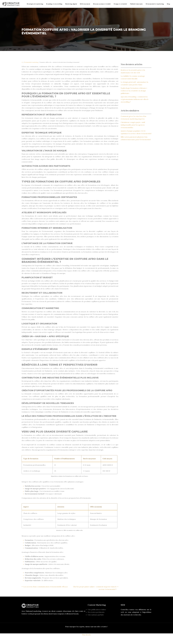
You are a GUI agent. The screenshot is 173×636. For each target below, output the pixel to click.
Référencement (85, 4)
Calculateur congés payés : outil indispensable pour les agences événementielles (133, 124)
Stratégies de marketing (35, 4)
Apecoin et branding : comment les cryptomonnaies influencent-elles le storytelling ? (134, 99)
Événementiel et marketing (155, 4)
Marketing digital (71, 4)
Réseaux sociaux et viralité (102, 4)
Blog (168, 4)
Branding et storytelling (54, 4)
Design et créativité (120, 4)
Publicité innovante (136, 4)
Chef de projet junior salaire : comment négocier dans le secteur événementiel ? (95, 588)
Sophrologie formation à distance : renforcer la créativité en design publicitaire (134, 90)
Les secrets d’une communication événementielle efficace (45, 587)
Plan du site (86, 635)
